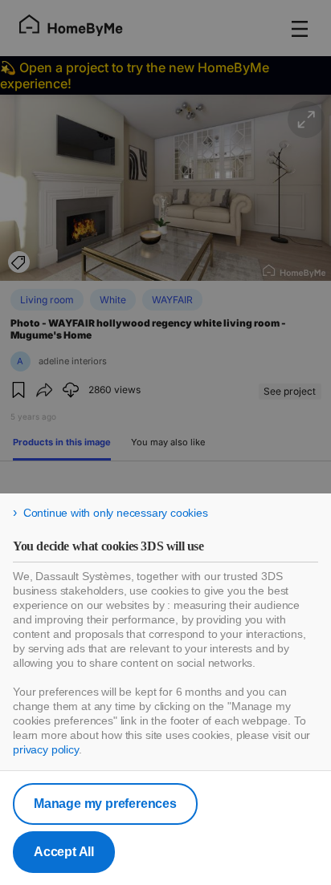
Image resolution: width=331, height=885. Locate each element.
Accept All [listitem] (64, 852)
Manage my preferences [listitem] (105, 803)
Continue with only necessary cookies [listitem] (115, 512)
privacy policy (46, 749)
